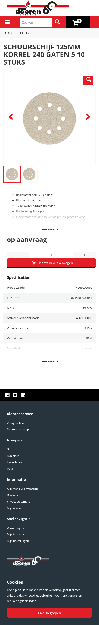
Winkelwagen (15, 528)
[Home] (51, 8)
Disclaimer (14, 495)
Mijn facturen (15, 534)
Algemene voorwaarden (22, 489)
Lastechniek (14, 462)
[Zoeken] (57, 22)
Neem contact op (18, 429)
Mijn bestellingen (18, 541)
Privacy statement (18, 501)
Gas (9, 449)
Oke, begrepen (49, 613)
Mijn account (15, 508)
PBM (10, 469)
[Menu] (7, 22)
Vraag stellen (15, 423)
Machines (13, 456)
